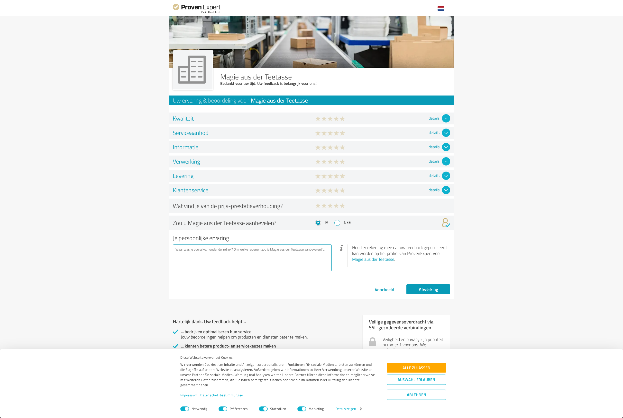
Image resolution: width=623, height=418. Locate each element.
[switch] (223, 408)
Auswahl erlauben (416, 380)
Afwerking (428, 289)
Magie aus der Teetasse (373, 259)
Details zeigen (346, 409)
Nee (347, 222)
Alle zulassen (416, 368)
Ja (326, 222)
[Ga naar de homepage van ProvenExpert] (196, 12)
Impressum (189, 395)
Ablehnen (416, 395)
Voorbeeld (384, 289)
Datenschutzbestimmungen (221, 395)
